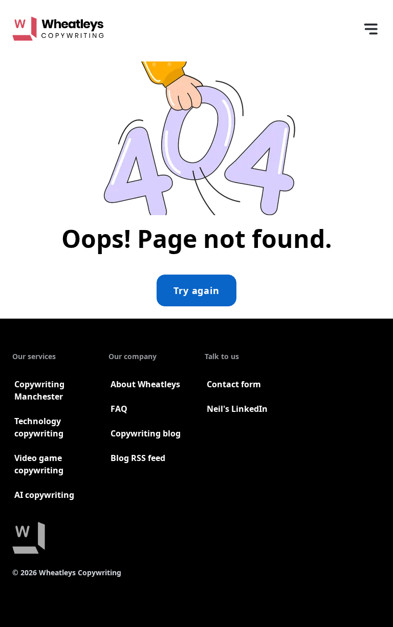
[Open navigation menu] (370, 28)
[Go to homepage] (58, 28)
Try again (196, 290)
